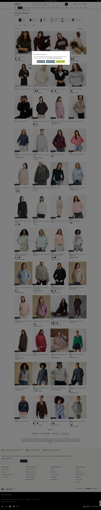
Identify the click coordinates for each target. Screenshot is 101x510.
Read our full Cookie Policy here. (55, 57)
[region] (51, 58)
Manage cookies (40, 61)
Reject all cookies (50, 61)
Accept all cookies (60, 61)
